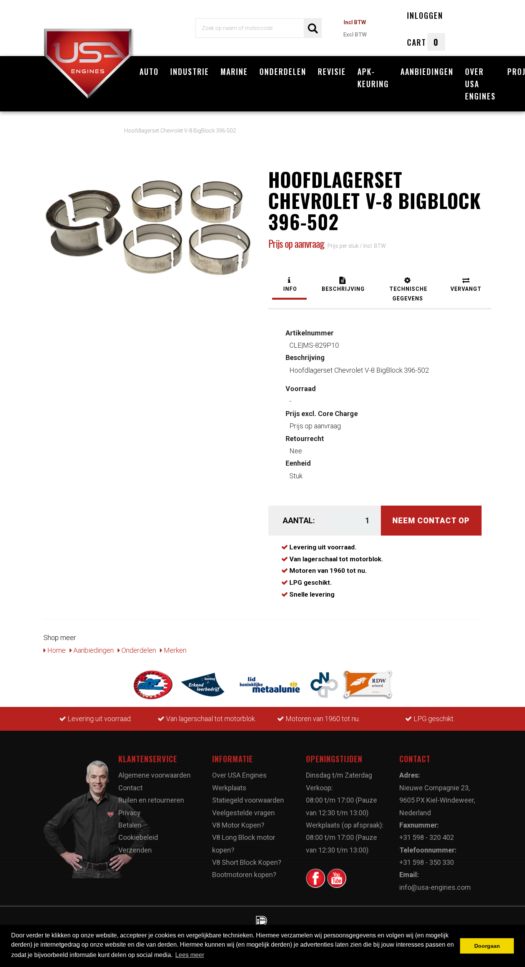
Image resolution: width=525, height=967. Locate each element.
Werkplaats (229, 788)
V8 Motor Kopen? (238, 825)
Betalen (129, 825)
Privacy (129, 813)
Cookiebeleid (138, 837)
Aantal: (298, 520)
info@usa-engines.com (435, 887)
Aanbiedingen (427, 71)
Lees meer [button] (189, 955)
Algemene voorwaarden (154, 775)
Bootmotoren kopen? (244, 875)
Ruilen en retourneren (151, 800)
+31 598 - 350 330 (426, 862)
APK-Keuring (373, 78)
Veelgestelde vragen (243, 813)
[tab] (289, 285)
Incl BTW (355, 22)
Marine (234, 71)
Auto (149, 71)
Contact (130, 788)
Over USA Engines (480, 84)
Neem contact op (431, 520)
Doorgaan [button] (487, 946)
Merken (174, 650)
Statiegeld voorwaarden (248, 800)
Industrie (189, 71)
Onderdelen (282, 71)
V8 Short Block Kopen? (246, 862)
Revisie (332, 71)
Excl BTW (355, 35)
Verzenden (135, 850)
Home (56, 650)
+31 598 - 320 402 (426, 837)
